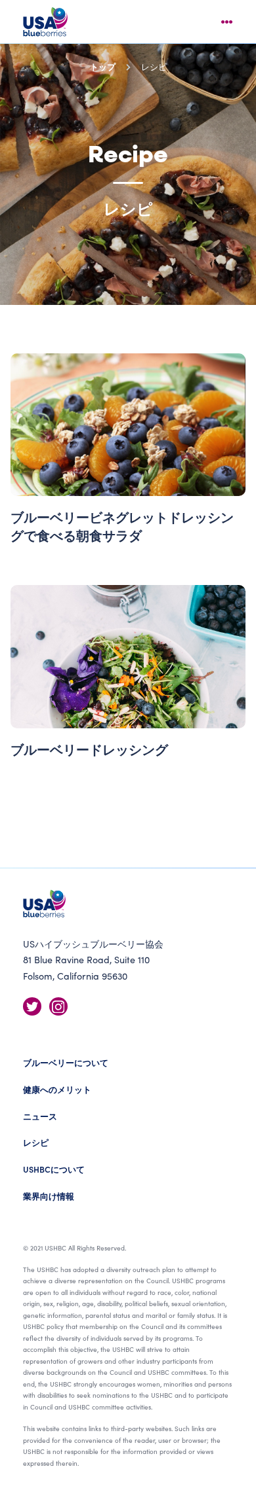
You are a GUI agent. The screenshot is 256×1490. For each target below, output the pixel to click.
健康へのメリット (57, 1089)
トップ (103, 66)
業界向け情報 (48, 1195)
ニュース (40, 1116)
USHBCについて (54, 1169)
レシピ (36, 1142)
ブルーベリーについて (65, 1062)
